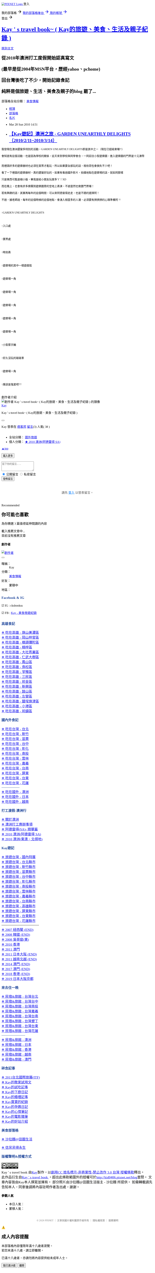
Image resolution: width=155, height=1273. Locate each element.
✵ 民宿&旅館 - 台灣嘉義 (20, 1011)
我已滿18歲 (9, 1265)
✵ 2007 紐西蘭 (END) (17, 930)
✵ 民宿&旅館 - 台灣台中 (20, 1001)
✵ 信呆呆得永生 (14, 1148)
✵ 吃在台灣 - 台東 (15, 778)
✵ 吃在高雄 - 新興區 (17, 687)
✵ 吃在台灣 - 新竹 (15, 734)
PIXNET (49, 1220)
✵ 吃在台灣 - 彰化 (15, 749)
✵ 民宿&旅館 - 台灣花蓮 (20, 1031)
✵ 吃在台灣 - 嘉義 (15, 763)
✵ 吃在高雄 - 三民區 (17, 677)
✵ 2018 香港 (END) (16, 974)
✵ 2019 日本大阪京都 (17, 979)
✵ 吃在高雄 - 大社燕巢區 (20, 652)
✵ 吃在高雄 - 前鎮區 (17, 711)
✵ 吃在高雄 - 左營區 (17, 696)
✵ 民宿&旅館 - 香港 (16, 1050)
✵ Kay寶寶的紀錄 (15, 1102)
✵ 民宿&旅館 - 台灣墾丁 (20, 1021)
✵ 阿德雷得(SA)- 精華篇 (20, 829)
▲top (5, 448)
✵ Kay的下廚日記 (15, 1092)
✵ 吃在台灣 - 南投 (15, 754)
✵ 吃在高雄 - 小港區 (17, 706)
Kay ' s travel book (35, 1177)
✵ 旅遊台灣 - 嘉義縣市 (19, 896)
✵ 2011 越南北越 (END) (19, 959)
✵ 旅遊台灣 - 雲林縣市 (19, 891)
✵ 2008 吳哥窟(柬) (15, 939)
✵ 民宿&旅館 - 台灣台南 (20, 1016)
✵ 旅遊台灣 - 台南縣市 (19, 901)
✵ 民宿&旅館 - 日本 (16, 1045)
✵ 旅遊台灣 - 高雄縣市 (19, 906)
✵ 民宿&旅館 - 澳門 (16, 1059)
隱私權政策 (99, 1220)
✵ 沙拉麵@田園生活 (17, 1139)
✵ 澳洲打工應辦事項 (17, 824)
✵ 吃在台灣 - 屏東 (15, 773)
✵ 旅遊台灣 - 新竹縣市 (19, 867)
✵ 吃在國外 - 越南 (15, 802)
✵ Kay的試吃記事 (15, 1087)
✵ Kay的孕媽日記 (15, 1107)
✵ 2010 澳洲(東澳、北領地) (22, 839)
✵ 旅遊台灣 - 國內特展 (19, 857)
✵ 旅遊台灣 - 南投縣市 (19, 886)
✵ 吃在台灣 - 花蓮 (15, 783)
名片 (12, 118)
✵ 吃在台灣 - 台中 (15, 744)
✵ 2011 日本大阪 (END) (19, 954)
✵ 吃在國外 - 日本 (15, 797)
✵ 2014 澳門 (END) (16, 964)
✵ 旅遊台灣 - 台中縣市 (19, 877)
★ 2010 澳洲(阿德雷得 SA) (42, 441)
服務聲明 (113, 1220)
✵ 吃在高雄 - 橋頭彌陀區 (20, 642)
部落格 (13, 113)
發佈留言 (8, 478)
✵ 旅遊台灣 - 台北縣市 (19, 862)
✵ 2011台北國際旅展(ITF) (21, 1077)
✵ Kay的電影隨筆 (15, 1117)
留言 (30, 426)
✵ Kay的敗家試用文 (16, 1082)
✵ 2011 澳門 (11, 949)
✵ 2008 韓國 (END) (16, 935)
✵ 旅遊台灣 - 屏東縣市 (19, 911)
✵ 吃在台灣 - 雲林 (15, 758)
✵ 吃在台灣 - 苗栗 (15, 739)
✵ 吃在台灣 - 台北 (15, 729)
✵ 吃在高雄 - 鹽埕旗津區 (20, 701)
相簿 (12, 108)
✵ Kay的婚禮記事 (15, 1097)
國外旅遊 (31, 437)
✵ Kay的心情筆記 (15, 1112)
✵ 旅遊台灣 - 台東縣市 (19, 916)
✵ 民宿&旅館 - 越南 (16, 1054)
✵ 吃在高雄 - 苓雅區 (17, 672)
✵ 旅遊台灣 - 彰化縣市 (19, 882)
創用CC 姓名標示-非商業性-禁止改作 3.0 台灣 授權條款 (92, 1172)
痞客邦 (21, 426)
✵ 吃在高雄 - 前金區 (17, 682)
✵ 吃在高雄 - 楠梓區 (17, 647)
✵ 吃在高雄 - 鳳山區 (17, 662)
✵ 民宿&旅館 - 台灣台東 (20, 1026)
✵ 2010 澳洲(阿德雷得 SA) (21, 834)
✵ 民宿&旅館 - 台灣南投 (20, 1006)
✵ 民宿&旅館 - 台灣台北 (20, 997)
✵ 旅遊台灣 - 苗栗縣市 (19, 872)
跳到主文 (8, 48)
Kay (4, 405)
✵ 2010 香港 (11, 944)
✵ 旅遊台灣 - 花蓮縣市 (19, 921)
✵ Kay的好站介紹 (15, 1121)
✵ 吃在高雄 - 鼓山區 (17, 691)
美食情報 (32, 101)
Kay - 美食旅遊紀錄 (24, 613)
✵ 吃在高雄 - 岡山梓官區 (20, 637)
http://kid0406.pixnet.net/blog (116, 1177)
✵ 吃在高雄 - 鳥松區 (17, 667)
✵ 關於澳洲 (10, 819)
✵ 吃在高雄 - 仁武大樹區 (20, 657)
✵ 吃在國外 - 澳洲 (15, 792)
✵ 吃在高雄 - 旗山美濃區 (20, 633)
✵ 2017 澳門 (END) (16, 969)
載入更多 (8, 455)
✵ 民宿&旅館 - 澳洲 (16, 1040)
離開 (21, 1265)
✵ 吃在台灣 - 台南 (15, 768)
